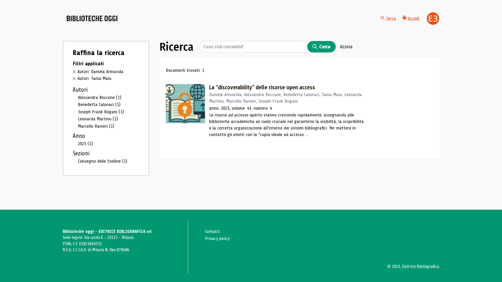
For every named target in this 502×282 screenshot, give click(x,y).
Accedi (413, 18)
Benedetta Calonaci (99, 104)
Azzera (346, 47)
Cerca (391, 18)
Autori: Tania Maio (94, 78)
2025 (85, 143)
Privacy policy (217, 238)
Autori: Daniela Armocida (100, 71)
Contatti (212, 231)
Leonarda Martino (98, 118)
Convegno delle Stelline (102, 161)
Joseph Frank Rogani (101, 111)
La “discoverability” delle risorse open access (262, 87)
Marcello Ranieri (96, 126)
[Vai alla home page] (92, 18)
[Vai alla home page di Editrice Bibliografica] (433, 18)
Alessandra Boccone (99, 97)
